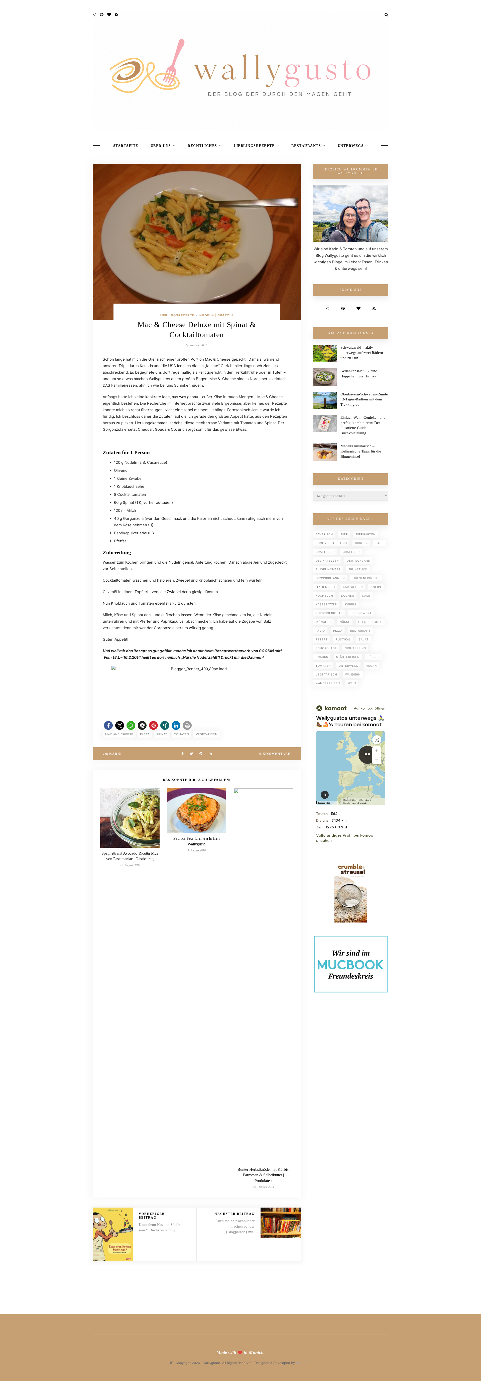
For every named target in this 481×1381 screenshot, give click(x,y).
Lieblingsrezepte (254, 146)
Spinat (161, 734)
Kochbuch (324, 595)
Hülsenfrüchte (366, 578)
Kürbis (350, 604)
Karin (115, 754)
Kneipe (376, 587)
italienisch (325, 587)
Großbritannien (330, 578)
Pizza (337, 630)
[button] (108, 725)
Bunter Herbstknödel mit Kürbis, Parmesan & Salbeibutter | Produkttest (263, 1175)
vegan (371, 665)
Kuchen (347, 595)
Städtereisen (347, 657)
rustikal (343, 639)
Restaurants (306, 146)
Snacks (322, 657)
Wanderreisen (328, 683)
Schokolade (326, 648)
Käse (366, 595)
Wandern (352, 674)
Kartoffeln (353, 587)
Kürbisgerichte (329, 613)
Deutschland (358, 560)
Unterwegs (351, 146)
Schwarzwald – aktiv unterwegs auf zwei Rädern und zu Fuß (361, 352)
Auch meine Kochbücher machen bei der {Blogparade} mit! (235, 1226)
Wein (352, 683)
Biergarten (366, 534)
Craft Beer (325, 552)
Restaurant (360, 630)
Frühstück (357, 569)
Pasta (145, 734)
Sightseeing (355, 648)
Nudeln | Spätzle (216, 315)
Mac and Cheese (119, 734)
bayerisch (324, 534)
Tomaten (181, 734)
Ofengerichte (370, 622)
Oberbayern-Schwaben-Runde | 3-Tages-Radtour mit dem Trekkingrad (364, 399)
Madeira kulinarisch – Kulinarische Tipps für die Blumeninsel (360, 451)
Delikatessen (327, 560)
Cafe (380, 543)
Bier (344, 534)
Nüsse (345, 622)
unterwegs (348, 665)
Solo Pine (303, 1363)
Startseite (125, 146)
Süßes (374, 657)
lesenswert (361, 613)
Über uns (161, 146)
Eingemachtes (328, 569)
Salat (364, 639)
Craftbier (351, 552)
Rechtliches (202, 146)
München (324, 622)
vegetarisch (206, 734)
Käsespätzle (326, 604)
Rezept (322, 639)
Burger (361, 543)
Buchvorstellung (331, 543)
